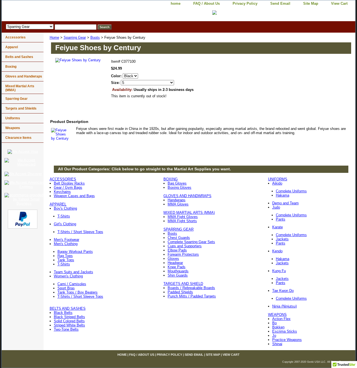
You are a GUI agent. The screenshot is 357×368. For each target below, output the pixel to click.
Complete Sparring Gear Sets (191, 242)
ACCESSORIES (63, 179)
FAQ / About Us (206, 3)
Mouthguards (178, 271)
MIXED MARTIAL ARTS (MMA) (189, 212)
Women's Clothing (68, 276)
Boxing (10, 67)
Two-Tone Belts (66, 329)
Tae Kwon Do (283, 291)
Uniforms (12, 118)
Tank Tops (65, 260)
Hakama (282, 195)
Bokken (278, 327)
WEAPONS (277, 315)
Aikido (277, 183)
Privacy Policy (245, 3)
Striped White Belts (69, 325)
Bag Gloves (177, 183)
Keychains (62, 192)
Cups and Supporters (185, 246)
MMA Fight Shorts (182, 221)
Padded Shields (180, 292)
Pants (280, 219)
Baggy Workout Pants (75, 252)
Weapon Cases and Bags (74, 196)
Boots (95, 37)
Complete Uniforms (291, 191)
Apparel (11, 47)
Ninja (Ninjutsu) (284, 306)
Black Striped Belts (69, 317)
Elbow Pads (177, 250)
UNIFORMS (277, 179)
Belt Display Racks (69, 183)
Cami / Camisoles (71, 284)
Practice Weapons (287, 340)
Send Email (280, 3)
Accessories (15, 37)
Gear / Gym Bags (68, 187)
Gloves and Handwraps (23, 76)
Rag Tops (65, 256)
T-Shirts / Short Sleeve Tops (80, 232)
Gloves (173, 258)
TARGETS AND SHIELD (183, 284)
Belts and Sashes (19, 57)
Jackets (282, 239)
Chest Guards (179, 238)
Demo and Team (285, 203)
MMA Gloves (178, 204)
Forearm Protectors (183, 254)
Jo (274, 335)
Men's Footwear (66, 240)
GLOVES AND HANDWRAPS (187, 196)
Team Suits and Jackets (73, 272)
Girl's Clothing (65, 224)
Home (54, 37)
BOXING (170, 179)
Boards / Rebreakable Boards (191, 288)
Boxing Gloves (179, 187)
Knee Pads (176, 267)
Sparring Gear (75, 37)
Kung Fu (279, 271)
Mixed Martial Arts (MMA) (19, 88)
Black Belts (63, 313)
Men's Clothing (66, 244)
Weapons (12, 128)
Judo (276, 207)
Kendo (277, 251)
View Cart (339, 3)
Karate (277, 227)
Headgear (175, 263)
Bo (274, 323)
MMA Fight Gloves (183, 217)
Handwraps (176, 200)
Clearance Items (18, 138)
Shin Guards (178, 275)
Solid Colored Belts (69, 321)
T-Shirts (63, 216)
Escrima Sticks (284, 331)
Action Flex (281, 319)
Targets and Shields (21, 108)
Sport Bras (66, 288)
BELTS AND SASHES (68, 308)
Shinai (277, 344)
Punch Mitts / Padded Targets (192, 296)
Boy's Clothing (65, 208)
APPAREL (58, 204)
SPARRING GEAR (178, 229)
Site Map (310, 3)
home (175, 3)
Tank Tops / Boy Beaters (77, 292)
